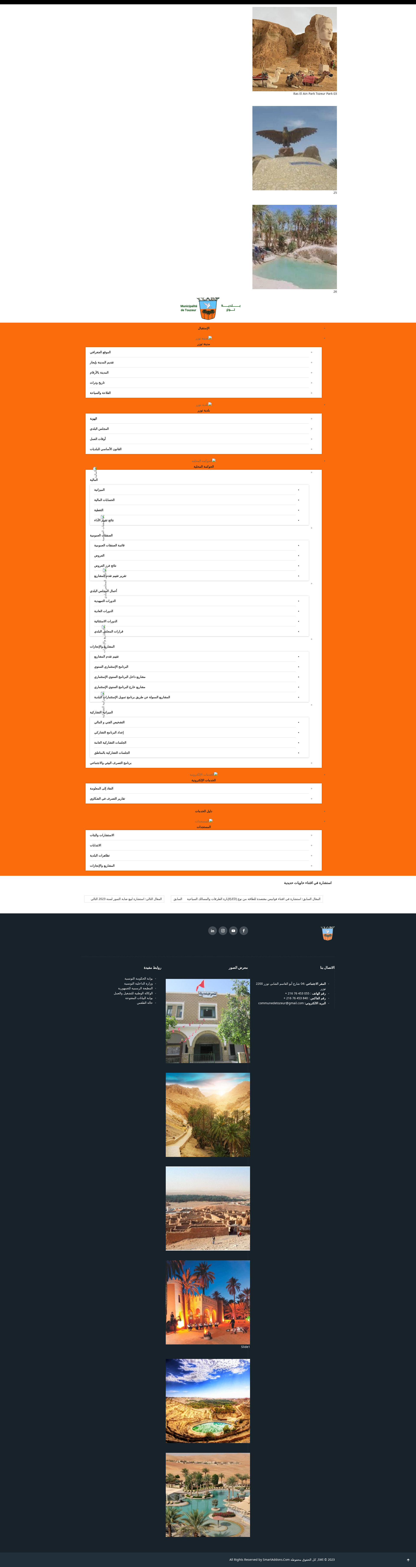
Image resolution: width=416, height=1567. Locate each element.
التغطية (98, 510)
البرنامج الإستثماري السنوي (111, 666)
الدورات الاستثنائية (105, 621)
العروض (99, 555)
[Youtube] (233, 931)
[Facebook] (243, 931)
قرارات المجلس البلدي (108, 631)
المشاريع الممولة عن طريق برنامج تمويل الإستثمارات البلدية (132, 697)
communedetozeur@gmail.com (292, 1003)
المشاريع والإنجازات (102, 865)
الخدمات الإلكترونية (204, 780)
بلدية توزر (204, 410)
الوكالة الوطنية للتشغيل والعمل (133, 993)
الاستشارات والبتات (102, 835)
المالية (94, 479)
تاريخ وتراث (97, 382)
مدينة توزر (203, 343)
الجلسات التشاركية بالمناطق (112, 752)
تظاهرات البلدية (100, 855)
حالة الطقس (145, 1002)
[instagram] (223, 931)
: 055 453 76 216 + (305, 993)
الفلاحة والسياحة (100, 392)
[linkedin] (212, 931)
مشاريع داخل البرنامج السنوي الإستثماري (120, 676)
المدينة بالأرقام (99, 372)
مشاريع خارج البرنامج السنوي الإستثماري (119, 686)
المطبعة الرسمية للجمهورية (135, 988)
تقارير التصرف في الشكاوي (107, 798)
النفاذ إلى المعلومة (101, 788)
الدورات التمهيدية (105, 600)
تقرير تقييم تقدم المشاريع (110, 575)
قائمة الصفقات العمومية (109, 545)
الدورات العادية (103, 611)
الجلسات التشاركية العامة (110, 742)
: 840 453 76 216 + (305, 998)
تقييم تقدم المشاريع (106, 656)
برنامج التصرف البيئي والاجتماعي (111, 762)
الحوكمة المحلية (204, 466)
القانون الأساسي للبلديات (106, 449)
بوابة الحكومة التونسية (139, 978)
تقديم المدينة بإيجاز (102, 362)
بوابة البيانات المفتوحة (139, 997)
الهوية (93, 418)
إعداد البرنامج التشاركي (109, 732)
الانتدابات (95, 845)
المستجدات (204, 826)
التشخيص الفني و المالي (109, 722)
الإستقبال (204, 328)
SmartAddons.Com (276, 1559)
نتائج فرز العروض (105, 565)
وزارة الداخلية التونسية (138, 983)
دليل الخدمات (203, 811)
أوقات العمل (98, 438)
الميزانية (99, 489)
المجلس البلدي (99, 428)
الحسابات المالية (104, 499)
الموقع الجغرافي (100, 352)
